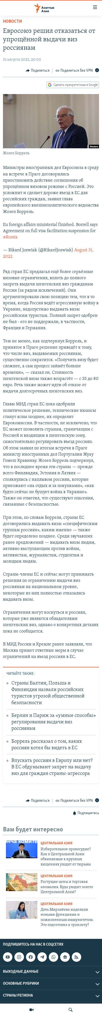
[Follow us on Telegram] (42, 957)
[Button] (38, 70)
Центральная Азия (57, 843)
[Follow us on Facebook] (30, 957)
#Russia (10, 237)
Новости (12, 21)
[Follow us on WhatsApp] (53, 957)
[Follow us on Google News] (65, 957)
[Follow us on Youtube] (7, 957)
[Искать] (70, 1010)
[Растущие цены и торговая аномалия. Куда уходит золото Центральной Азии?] (21, 882)
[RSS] (76, 957)
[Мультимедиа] (31, 1010)
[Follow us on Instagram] (19, 957)
